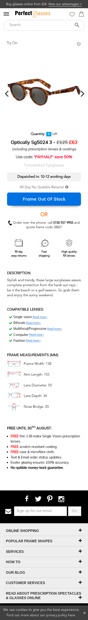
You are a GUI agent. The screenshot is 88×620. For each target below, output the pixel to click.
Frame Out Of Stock (44, 199)
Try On (12, 43)
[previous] (7, 94)
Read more (40, 317)
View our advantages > (65, 4)
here (71, 615)
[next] (82, 94)
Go (74, 511)
